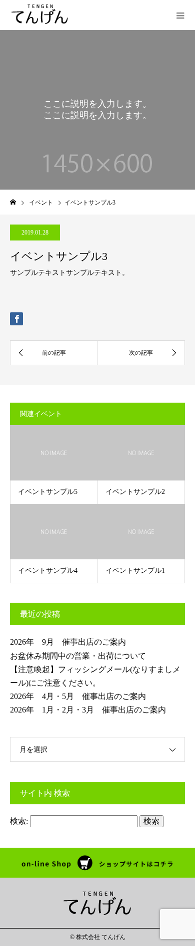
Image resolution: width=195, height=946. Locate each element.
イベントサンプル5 (48, 491)
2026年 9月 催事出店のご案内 (68, 642)
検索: (19, 821)
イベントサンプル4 (48, 570)
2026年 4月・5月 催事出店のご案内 (78, 696)
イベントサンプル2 (135, 491)
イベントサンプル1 (135, 570)
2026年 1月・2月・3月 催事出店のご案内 (88, 710)
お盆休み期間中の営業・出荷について (78, 656)
